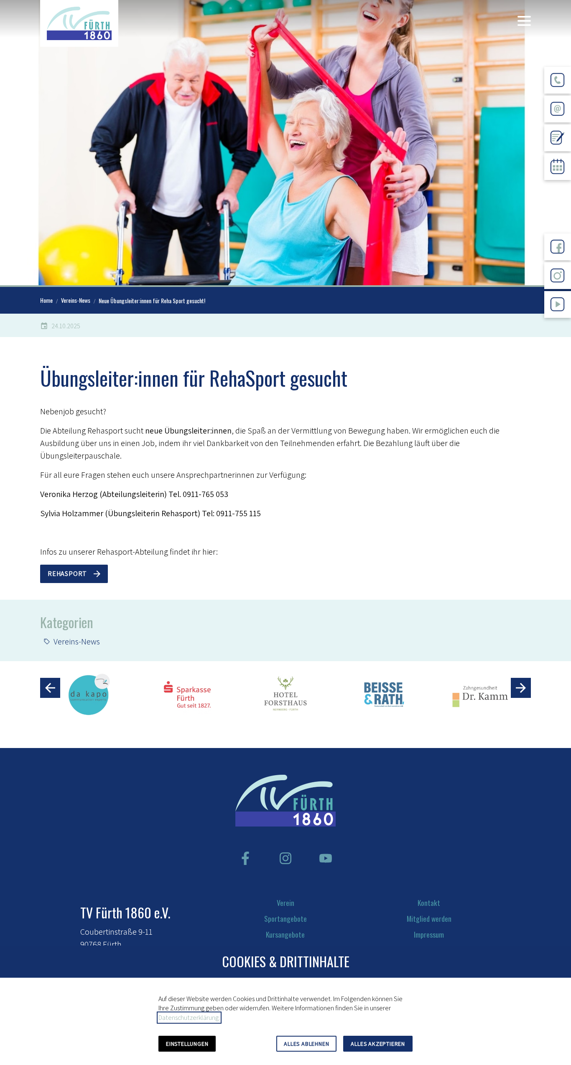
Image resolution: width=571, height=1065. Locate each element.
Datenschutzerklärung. (189, 1017)
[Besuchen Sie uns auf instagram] (285, 858)
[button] (524, 21)
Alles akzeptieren (378, 1043)
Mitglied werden (429, 918)
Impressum (429, 934)
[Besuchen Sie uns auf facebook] (245, 858)
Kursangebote (285, 934)
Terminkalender (557, 186)
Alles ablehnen (306, 1043)
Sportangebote (285, 918)
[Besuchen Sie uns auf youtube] (326, 858)
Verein (285, 902)
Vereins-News (77, 641)
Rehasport (67, 573)
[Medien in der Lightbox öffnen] (285, 142)
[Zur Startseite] (79, 23)
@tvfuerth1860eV (557, 324)
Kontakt (429, 902)
